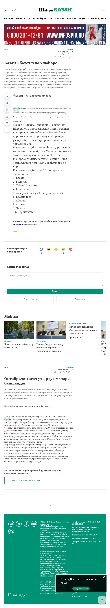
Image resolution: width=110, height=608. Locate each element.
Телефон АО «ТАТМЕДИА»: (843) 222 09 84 (86, 543)
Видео (82, 18)
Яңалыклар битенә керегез (23, 480)
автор (6, 50)
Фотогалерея (57, 18)
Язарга (55, 291)
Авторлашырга (30, 299)
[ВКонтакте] (7, 96)
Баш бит (8, 18)
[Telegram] (7, 103)
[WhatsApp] (7, 116)
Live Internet (76, 596)
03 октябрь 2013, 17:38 (66, 370)
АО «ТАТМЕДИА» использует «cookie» (54, 582)
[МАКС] (11, 531)
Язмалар (20, 18)
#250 (15, 231)
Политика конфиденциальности (52, 594)
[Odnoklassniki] (26, 524)
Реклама (71, 18)
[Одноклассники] (7, 109)
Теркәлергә (80, 299)
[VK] (11, 524)
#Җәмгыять (70, 50)
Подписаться (81, 588)
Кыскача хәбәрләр (37, 18)
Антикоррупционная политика (84, 538)
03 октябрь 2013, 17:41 (66, 52)
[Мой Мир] (7, 123)
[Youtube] (34, 524)
